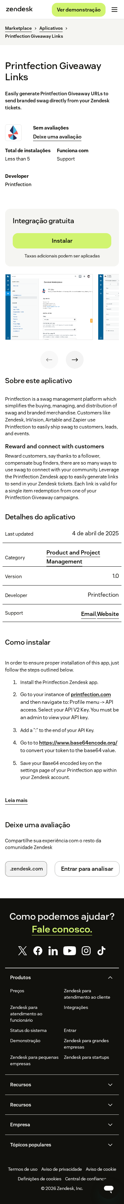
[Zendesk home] (19, 9)
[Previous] (49, 360)
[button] (56, 978)
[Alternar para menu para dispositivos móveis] (114, 10)
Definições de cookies (39, 1179)
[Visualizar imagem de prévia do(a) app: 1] (49, 307)
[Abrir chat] (109, 1188)
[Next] (75, 360)
